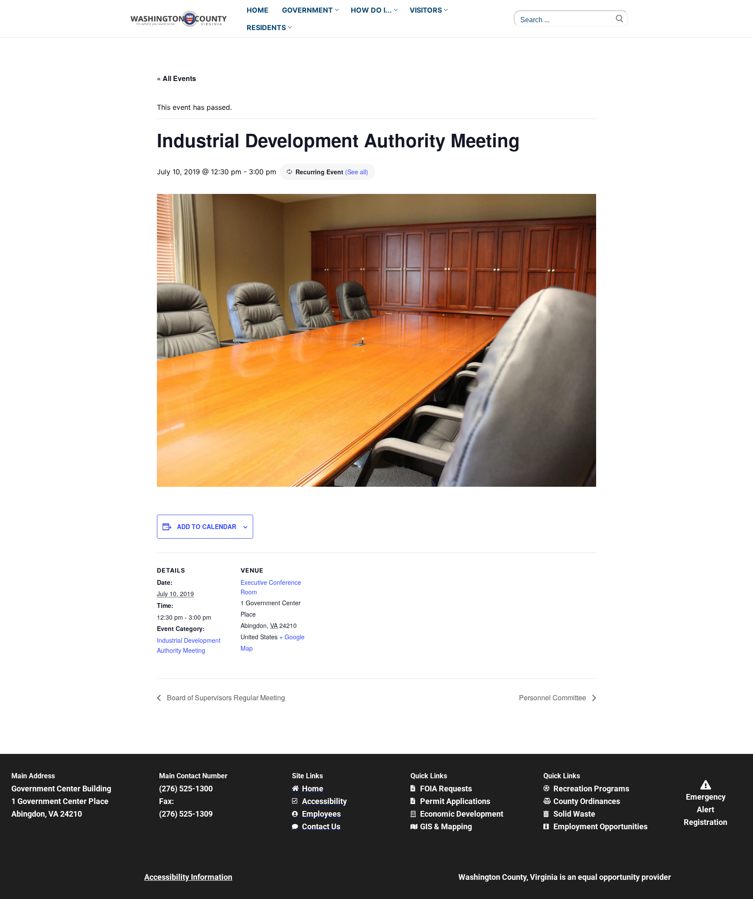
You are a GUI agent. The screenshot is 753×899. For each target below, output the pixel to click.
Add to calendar (206, 526)
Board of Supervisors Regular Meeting (225, 697)
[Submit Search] (619, 18)
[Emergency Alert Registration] (705, 785)
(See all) (356, 171)
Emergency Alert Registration (705, 809)
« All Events (176, 78)
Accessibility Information (188, 877)
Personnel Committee (553, 697)
